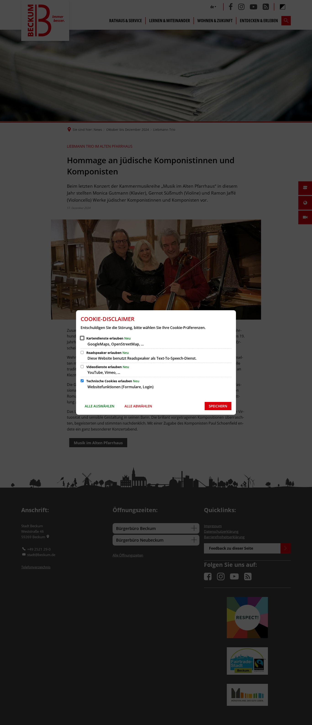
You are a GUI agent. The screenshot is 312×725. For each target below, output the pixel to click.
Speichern (218, 406)
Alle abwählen (138, 406)
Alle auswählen (99, 406)
